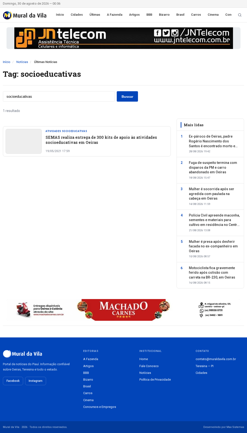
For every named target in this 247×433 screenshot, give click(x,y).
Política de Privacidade (155, 379)
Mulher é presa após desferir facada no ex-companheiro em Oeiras (213, 246)
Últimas (94, 14)
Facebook (13, 381)
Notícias (22, 62)
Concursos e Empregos (99, 407)
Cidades (77, 14)
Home (143, 359)
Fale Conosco (149, 366)
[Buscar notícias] (239, 15)
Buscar (127, 96)
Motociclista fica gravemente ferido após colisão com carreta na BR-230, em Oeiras (212, 272)
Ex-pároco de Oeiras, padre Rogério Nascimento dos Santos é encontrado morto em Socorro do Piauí (213, 141)
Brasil (180, 14)
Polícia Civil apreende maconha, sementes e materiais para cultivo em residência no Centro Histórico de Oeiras (214, 220)
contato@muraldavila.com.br (216, 359)
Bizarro (164, 14)
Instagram (35, 381)
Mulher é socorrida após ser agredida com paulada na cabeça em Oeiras (211, 193)
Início (60, 14)
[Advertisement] (87, 207)
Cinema (213, 14)
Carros (196, 14)
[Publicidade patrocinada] (123, 38)
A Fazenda (114, 14)
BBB (149, 14)
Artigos (134, 14)
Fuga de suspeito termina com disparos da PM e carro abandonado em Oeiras (213, 167)
